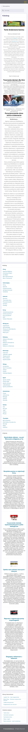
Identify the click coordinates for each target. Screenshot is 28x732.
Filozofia (5, 400)
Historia (5, 398)
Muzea (4, 413)
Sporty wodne (6, 379)
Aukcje (4, 369)
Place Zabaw (6, 358)
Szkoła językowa (7, 313)
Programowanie (7, 288)
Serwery (5, 303)
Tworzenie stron (7, 300)
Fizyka (4, 393)
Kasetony (5, 344)
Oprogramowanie (7, 290)
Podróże (5, 427)
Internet (5, 286)
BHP (4, 317)
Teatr (4, 410)
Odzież (4, 371)
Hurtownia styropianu (8, 715)
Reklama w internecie (8, 346)
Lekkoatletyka (6, 385)
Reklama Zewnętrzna (8, 342)
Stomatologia (6, 327)
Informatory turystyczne (9, 422)
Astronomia (6, 395)
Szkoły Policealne (7, 319)
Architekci (5, 275)
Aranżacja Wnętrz (7, 273)
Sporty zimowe (7, 383)
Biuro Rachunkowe (8, 276)
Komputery (6, 366)
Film (4, 407)
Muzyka (5, 408)
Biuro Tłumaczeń (7, 278)
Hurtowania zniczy (8, 717)
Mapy (4, 425)
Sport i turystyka (7, 368)
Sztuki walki (6, 381)
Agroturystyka (6, 359)
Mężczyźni (5, 332)
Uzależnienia (6, 330)
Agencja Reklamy (7, 271)
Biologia (5, 396)
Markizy (5, 341)
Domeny (5, 298)
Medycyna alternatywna (9, 329)
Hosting (5, 305)
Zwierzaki (5, 352)
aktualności (15, 38)
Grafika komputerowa (8, 702)
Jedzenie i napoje (7, 354)
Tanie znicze (6, 712)
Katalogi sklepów (7, 373)
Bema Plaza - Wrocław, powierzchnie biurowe (12, 700)
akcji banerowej (15, 41)
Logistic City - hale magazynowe (11, 697)
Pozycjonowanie (7, 302)
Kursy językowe (7, 315)
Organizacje (6, 325)
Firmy (4, 285)
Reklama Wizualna (8, 339)
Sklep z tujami (7, 719)
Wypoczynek (6, 356)
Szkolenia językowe (8, 312)
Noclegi (5, 424)
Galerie (4, 412)
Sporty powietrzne (8, 386)
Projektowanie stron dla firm (10, 704)
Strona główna (6, 6)
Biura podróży (6, 420)
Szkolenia (5, 292)
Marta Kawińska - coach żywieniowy (12, 721)
